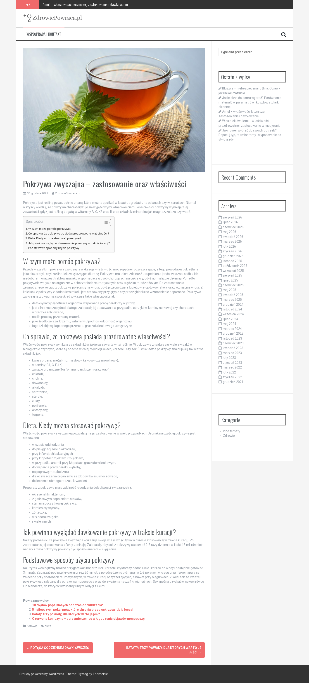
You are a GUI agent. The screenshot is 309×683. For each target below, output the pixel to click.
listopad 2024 (232, 309)
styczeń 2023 (232, 362)
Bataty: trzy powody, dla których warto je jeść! (66, 614)
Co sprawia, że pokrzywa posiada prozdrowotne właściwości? (68, 233)
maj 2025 (229, 290)
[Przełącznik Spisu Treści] (105, 222)
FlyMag (83, 674)
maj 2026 (229, 232)
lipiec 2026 (230, 222)
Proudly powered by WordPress (42, 674)
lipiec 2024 (230, 319)
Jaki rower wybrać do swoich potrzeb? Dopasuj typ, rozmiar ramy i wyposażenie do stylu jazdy (250, 135)
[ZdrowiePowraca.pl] (52, 18)
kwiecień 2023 (233, 348)
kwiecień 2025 (233, 295)
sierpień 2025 (232, 275)
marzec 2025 (232, 299)
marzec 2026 (232, 241)
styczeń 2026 (232, 251)
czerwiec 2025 (233, 285)
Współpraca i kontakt (43, 34)
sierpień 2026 (232, 217)
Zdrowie (31, 626)
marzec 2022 (232, 367)
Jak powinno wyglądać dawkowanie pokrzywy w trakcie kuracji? (69, 243)
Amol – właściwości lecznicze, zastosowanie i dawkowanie (85, 4)
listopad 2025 (232, 261)
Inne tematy (231, 431)
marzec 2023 (232, 353)
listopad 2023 (232, 338)
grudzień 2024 (233, 304)
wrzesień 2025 (233, 270)
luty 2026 (229, 246)
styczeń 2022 (232, 377)
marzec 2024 (232, 329)
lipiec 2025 (230, 280)
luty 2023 (229, 357)
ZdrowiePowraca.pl (67, 193)
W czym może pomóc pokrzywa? (49, 228)
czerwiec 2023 (233, 343)
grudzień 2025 (233, 256)
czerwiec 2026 (233, 227)
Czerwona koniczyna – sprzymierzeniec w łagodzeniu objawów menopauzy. (88, 618)
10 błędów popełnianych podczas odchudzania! (67, 605)
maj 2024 (229, 324)
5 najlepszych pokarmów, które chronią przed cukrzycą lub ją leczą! (82, 609)
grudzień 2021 (233, 382)
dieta (48, 626)
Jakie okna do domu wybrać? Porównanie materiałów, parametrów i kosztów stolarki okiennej (250, 102)
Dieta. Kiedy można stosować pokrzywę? (54, 238)
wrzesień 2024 (233, 314)
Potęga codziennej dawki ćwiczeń (57, 648)
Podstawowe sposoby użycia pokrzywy (53, 248)
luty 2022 (229, 372)
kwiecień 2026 (233, 237)
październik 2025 (235, 266)
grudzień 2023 (233, 333)
